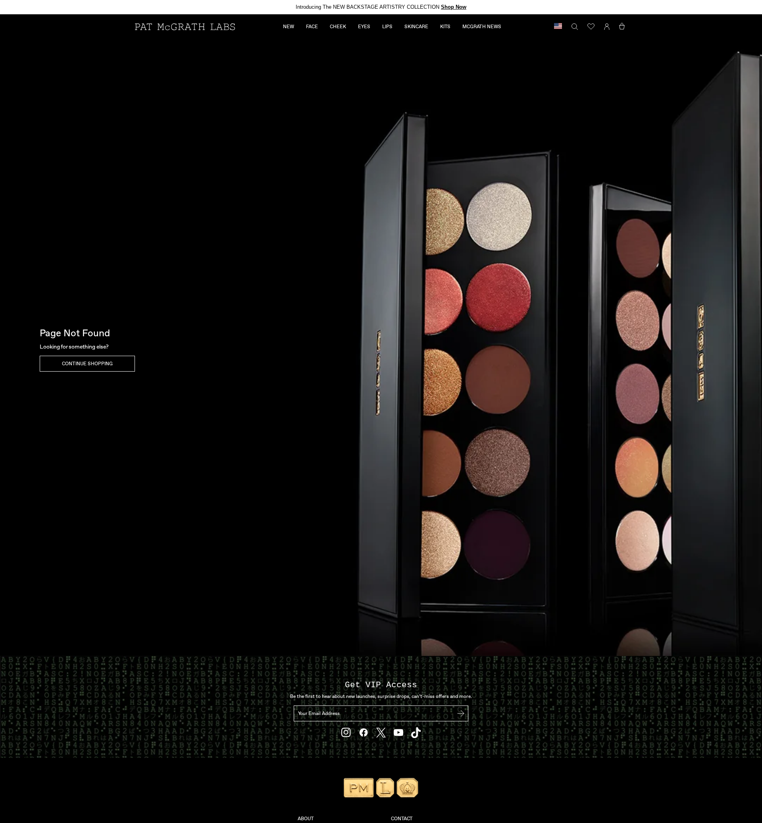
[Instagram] (346, 732)
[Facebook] (363, 732)
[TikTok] (416, 732)
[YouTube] (398, 732)
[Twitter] (381, 733)
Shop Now (453, 7)
